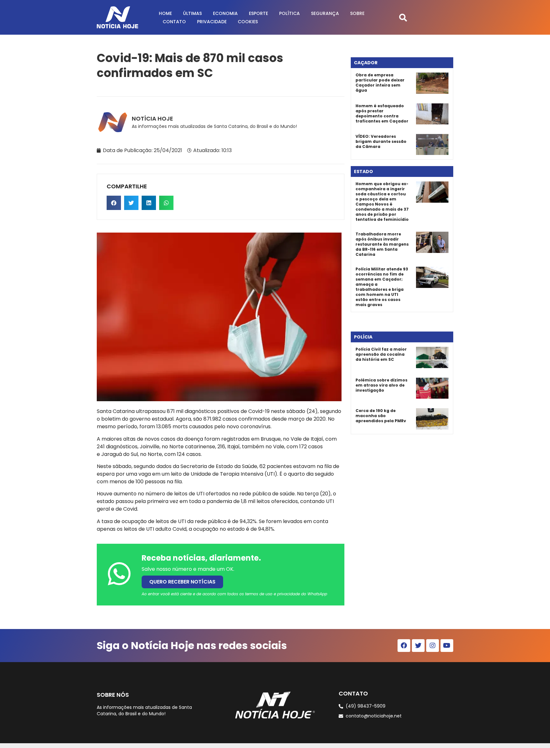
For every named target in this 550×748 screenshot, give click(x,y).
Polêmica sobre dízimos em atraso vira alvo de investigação (381, 385)
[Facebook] (404, 645)
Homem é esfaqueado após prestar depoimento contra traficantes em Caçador (382, 113)
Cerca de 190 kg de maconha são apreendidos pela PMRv (381, 415)
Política (289, 13)
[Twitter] (418, 645)
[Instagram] (432, 645)
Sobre (357, 13)
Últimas (192, 13)
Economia (225, 13)
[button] (403, 17)
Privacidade (212, 21)
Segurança (325, 13)
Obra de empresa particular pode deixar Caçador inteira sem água (380, 82)
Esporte (258, 13)
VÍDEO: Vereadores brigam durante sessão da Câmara (381, 141)
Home (165, 13)
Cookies (248, 21)
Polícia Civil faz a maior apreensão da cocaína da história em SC (381, 354)
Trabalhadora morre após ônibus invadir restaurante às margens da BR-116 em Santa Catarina (382, 244)
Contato (174, 21)
